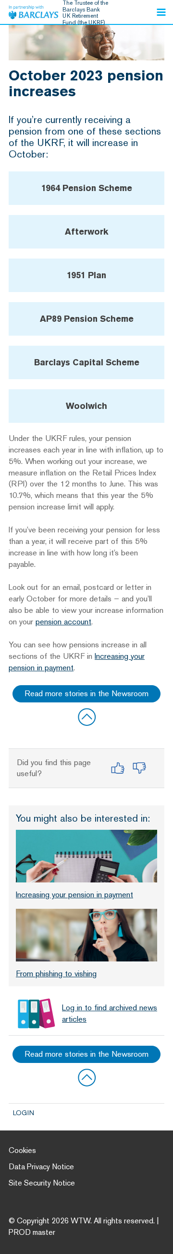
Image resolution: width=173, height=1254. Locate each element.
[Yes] (117, 768)
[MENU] (161, 12)
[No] (139, 768)
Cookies (22, 1150)
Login (23, 1112)
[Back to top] (86, 716)
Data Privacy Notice (41, 1167)
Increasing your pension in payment (74, 894)
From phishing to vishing (56, 973)
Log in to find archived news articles (109, 1013)
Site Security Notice (42, 1183)
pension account (63, 621)
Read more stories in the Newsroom (86, 693)
